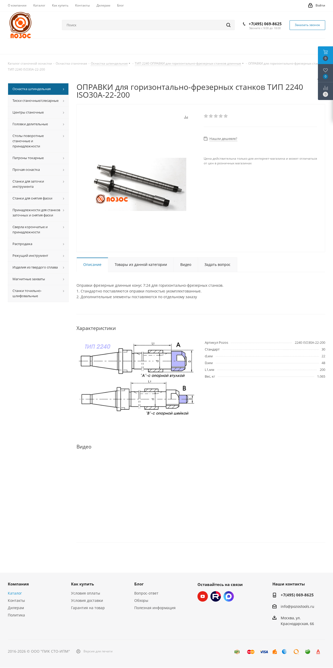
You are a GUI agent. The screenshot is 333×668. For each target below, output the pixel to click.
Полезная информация (155, 607)
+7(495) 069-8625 (265, 23)
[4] (221, 116)
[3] (216, 116)
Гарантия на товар (88, 607)
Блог (139, 583)
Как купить (82, 583)
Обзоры (141, 600)
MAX (228, 596)
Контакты (16, 600)
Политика (16, 615)
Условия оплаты (85, 593)
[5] (225, 116)
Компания (18, 583)
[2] (211, 116)
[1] (206, 116)
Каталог (15, 593)
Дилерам (16, 607)
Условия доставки (87, 600)
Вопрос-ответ (146, 593)
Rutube (215, 596)
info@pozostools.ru (297, 606)
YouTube (202, 596)
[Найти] (228, 25)
